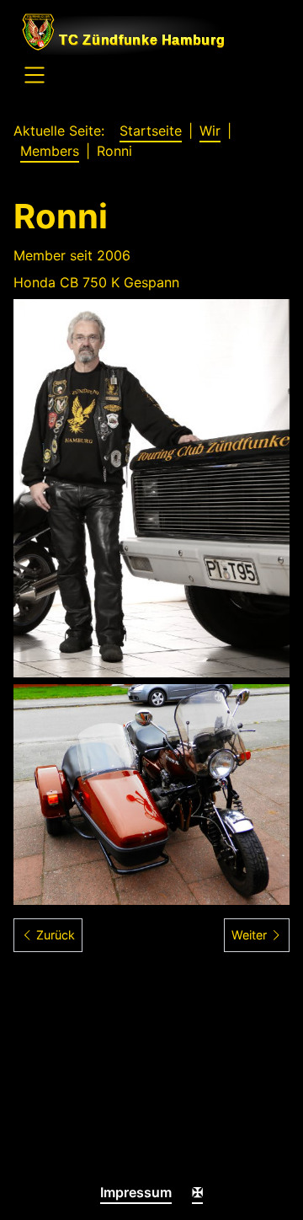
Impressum (136, 1192)
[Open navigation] (34, 77)
